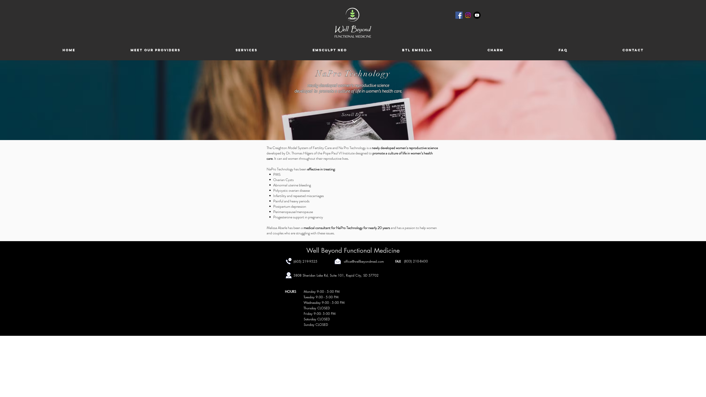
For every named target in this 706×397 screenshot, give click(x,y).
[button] (246, 50)
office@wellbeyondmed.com (364, 261)
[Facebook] (459, 15)
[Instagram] (468, 15)
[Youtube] (477, 15)
